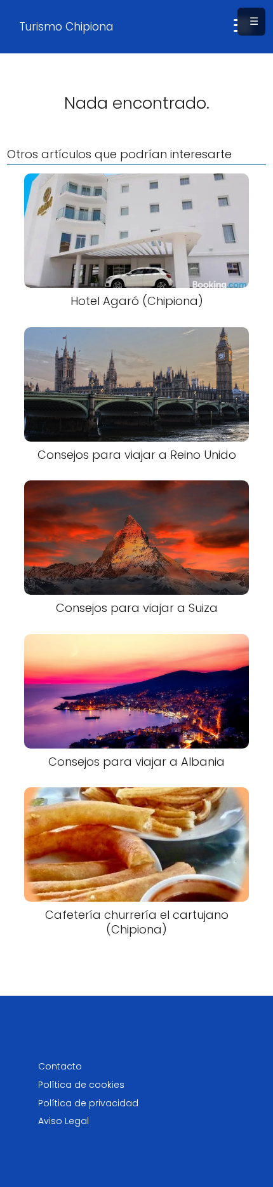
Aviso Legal (63, 1121)
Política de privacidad (88, 1103)
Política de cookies (81, 1084)
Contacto (60, 1066)
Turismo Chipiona (66, 26)
